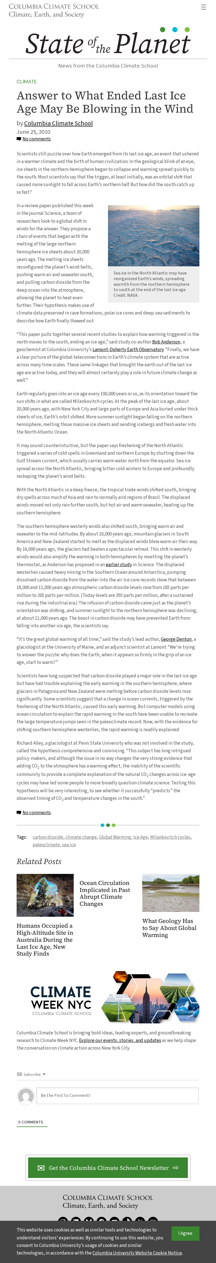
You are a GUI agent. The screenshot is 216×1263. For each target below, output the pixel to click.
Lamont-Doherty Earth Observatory (128, 349)
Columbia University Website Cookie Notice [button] (137, 1253)
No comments (36, 139)
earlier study (119, 564)
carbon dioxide (48, 837)
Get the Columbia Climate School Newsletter (109, 1168)
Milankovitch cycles (170, 837)
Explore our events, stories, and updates (120, 1040)
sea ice (69, 845)
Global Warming (115, 837)
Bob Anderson (166, 342)
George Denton (176, 639)
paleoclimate (46, 845)
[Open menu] (203, 7)
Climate (27, 82)
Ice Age (140, 837)
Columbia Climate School (58, 123)
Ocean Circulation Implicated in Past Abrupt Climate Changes (105, 894)
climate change (81, 837)
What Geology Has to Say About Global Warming (169, 928)
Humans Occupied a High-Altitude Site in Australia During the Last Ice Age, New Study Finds (45, 940)
